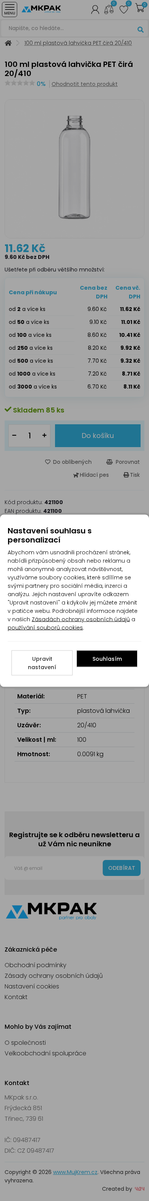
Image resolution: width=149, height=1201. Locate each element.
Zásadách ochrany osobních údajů (81, 619)
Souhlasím (107, 658)
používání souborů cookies (45, 627)
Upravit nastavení (42, 663)
